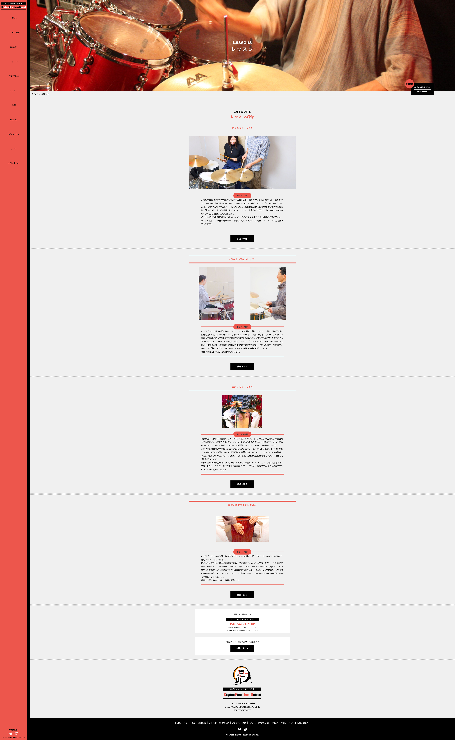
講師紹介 (14, 46)
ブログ (14, 148)
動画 (14, 105)
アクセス (14, 90)
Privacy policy (301, 722)
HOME (14, 17)
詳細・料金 (242, 238)
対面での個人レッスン (211, 351)
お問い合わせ (14, 163)
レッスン (14, 61)
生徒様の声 (14, 75)
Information (13, 134)
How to (13, 119)
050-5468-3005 (242, 624)
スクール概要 (14, 32)
